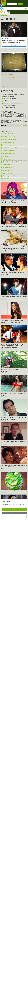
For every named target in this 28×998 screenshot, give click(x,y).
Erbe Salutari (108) (8, 173)
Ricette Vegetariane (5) (9, 176)
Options (14, 516)
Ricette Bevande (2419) (9, 153)
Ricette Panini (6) (7, 167)
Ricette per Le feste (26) (9, 159)
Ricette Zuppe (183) (8, 170)
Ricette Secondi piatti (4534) (10, 162)
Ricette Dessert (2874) (9, 150)
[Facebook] (1, 5)
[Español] (5, 13)
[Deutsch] (8, 13)
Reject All (14, 513)
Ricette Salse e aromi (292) (10, 147)
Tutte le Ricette (5, 178)
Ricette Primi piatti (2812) (9, 139)
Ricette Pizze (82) (7, 145)
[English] (5, 11)
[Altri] (1, 11)
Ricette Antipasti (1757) (9, 133)
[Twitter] (1, 8)
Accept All (14, 509)
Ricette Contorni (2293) (9, 136)
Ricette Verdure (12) (8, 164)
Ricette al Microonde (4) (9, 156)
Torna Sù (25, 125)
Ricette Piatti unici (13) (9, 142)
